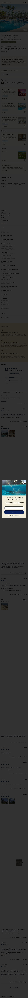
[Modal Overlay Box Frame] (14, 499)
